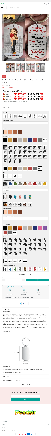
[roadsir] (2, 3)
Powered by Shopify (13, 430)
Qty (3, 277)
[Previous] (3, 37)
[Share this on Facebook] (23, 303)
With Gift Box (6, 107)
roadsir (7, 430)
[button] (25, 113)
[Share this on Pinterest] (27, 303)
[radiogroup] (25, 116)
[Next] (48, 37)
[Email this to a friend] (30, 303)
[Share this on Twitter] (20, 303)
